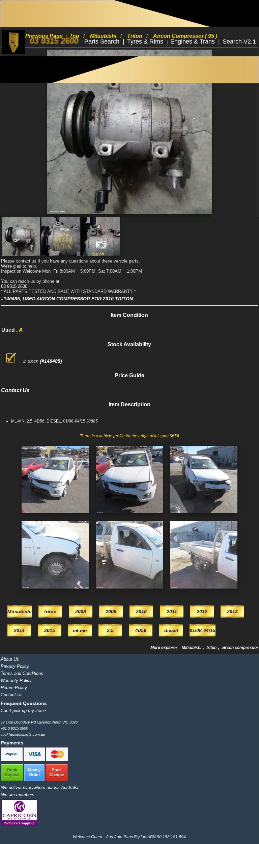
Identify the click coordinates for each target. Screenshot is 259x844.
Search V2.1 (239, 41)
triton (212, 647)
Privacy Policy (15, 666)
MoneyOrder (34, 772)
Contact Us (12, 694)
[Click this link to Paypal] (12, 759)
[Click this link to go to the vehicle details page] (55, 515)
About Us (10, 659)
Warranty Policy (16, 680)
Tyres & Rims (146, 41)
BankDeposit (12, 772)
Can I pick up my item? (23, 710)
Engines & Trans (193, 41)
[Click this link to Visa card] (35, 759)
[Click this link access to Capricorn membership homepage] (19, 824)
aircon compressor (240, 647)
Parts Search (102, 41)
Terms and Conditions (22, 673)
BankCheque (56, 772)
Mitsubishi (192, 647)
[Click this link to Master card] (57, 759)
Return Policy (14, 687)
